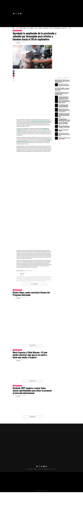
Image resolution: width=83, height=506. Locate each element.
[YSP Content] (34, 118)
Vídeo (28, 28)
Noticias (36, 28)
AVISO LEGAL (39, 469)
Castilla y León (64, 28)
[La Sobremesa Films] (34, 176)
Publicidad (35, 469)
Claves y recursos (45, 28)
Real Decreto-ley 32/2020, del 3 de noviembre (41, 121)
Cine (17, 28)
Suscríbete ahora (30, 469)
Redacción (18, 42)
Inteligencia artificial (57, 28)
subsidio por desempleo (28, 270)
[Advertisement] (62, 147)
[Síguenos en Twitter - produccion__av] (39, 466)
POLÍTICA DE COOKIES (53, 469)
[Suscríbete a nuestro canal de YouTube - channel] (44, 466)
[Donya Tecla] (34, 224)
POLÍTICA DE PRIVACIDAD (45, 469)
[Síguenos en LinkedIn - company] (46, 466)
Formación (31, 28)
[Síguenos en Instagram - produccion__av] (41, 466)
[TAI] (34, 93)
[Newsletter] (34, 200)
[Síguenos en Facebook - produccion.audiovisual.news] (37, 466)
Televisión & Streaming (22, 28)
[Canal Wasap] (34, 248)
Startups (51, 28)
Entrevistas (40, 28)
